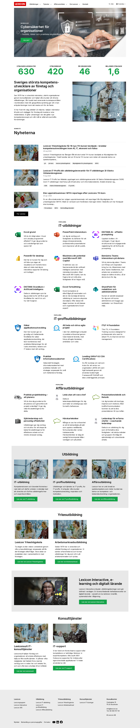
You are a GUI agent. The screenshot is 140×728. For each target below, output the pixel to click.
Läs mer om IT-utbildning (26, 499)
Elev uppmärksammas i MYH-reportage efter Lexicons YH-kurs (74, 193)
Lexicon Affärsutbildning (44, 710)
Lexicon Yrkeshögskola (66, 702)
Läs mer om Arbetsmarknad (67, 562)
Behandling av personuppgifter (31, 722)
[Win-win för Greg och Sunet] (73, 53)
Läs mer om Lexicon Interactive (93, 602)
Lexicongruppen (19, 702)
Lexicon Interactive (20, 705)
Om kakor (47, 722)
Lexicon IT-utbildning (43, 702)
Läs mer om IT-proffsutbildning (67, 499)
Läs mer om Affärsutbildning (105, 499)
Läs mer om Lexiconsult (25, 671)
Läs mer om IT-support (64, 668)
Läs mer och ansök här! (31, 42)
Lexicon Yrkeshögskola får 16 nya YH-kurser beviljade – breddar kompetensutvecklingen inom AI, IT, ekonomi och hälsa (74, 147)
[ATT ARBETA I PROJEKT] (71, 53)
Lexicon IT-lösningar (86, 702)
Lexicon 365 (18, 707)
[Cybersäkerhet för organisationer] (66, 53)
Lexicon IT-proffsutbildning (41, 706)
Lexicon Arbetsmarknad (66, 705)
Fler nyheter (21, 214)
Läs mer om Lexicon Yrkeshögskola (30, 562)
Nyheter (16, 722)
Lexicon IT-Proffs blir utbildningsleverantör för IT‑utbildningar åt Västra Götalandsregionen (78, 171)
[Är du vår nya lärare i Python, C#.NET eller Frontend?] (68, 53)
